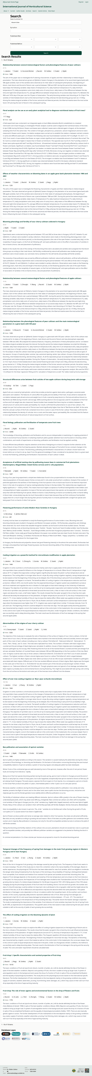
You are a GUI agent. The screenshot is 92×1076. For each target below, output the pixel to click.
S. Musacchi (17, 330)
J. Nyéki (64, 71)
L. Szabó (23, 386)
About (5, 11)
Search (35, 11)
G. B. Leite (15, 997)
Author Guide (20, 11)
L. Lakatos (7, 71)
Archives (28, 11)
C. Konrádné (42, 471)
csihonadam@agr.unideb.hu (15, 1073)
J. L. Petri (24, 997)
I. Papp (31, 386)
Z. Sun (15, 685)
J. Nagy (48, 182)
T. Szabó (15, 71)
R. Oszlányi (7, 386)
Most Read (51, 11)
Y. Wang (33, 284)
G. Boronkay (8, 514)
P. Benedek (7, 471)
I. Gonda (36, 561)
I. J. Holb (44, 629)
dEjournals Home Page (10, 2)
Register (81, 2)
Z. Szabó (56, 71)
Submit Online (42, 11)
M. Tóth (16, 386)
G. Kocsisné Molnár (27, 71)
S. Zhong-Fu (27, 561)
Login (86, 2)
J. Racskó (39, 71)
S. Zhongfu (24, 284)
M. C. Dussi (16, 561)
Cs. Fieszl (16, 858)
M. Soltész (47, 71)
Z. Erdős (31, 753)
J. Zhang (22, 685)
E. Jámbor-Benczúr (20, 514)
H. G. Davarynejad (10, 629)
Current (12, 11)
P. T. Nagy (7, 117)
